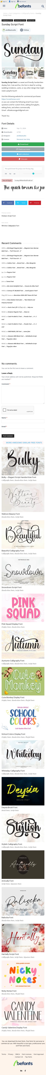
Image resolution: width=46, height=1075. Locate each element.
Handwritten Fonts (20, 20)
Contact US (19, 1057)
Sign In (4, 1)
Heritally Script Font (10, 954)
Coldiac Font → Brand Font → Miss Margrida (21, 263)
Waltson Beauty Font (11, 514)
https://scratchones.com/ (11, 99)
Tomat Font (10, 281)
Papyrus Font (11, 272)
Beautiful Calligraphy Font (13, 551)
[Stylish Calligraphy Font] (23, 828)
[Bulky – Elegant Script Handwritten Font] (23, 461)
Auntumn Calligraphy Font (13, 661)
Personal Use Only (23, 139)
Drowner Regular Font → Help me (18, 312)
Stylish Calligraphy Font (12, 844)
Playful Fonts (29, 700)
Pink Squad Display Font (12, 624)
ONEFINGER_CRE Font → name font (19, 331)
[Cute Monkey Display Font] (23, 681)
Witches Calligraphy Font (10, 226)
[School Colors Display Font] (23, 718)
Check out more (24, 149)
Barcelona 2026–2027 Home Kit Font (25, 295)
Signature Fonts (16, 884)
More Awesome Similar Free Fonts (24, 442)
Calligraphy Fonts (28, 13)
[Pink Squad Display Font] (23, 608)
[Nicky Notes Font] (23, 974)
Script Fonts (31, 20)
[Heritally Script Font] (23, 938)
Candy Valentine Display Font (14, 1027)
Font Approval (39, 1054)
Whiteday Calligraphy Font (13, 771)
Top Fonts (28, 1057)
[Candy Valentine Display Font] (23, 1011)
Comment (6, 384)
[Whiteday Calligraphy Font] (23, 754)
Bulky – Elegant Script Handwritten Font (19, 477)
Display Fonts (6, 627)
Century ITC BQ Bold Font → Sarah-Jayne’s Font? (22, 291)
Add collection (24, 154)
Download (24, 144)
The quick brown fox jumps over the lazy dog (24, 188)
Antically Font (8, 881)
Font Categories (14, 13)
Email (4, 426)
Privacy (10, 1054)
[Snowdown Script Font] (23, 571)
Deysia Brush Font (9, 807)
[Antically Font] (23, 864)
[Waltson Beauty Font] (23, 498)
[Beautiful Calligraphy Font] (23, 534)
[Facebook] (25, 1071)
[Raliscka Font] (23, 901)
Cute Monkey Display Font (13, 697)
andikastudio (21, 136)
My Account (22, 1)
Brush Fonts (6, 810)
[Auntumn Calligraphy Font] (23, 644)
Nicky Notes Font (9, 991)
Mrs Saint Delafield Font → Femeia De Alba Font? (23, 286)
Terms (4, 1054)
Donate (24, 159)
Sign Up (12, 1)
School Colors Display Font (13, 734)
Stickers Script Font (9, 216)
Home (5, 13)
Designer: (6, 136)
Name (4, 418)
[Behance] (21, 1071)
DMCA (17, 1054)
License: (6, 139)
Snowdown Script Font (12, 587)
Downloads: (8, 132)
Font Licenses (27, 1054)
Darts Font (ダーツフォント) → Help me (20, 307)
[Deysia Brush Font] (23, 791)
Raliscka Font (7, 917)
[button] (43, 7)
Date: (5, 128)
